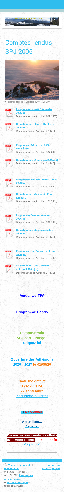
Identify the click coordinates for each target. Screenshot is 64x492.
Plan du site (11, 468)
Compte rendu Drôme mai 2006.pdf (37, 159)
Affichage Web (51, 468)
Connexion (53, 465)
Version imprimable (19, 465)
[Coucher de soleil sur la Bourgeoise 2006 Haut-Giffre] (32, 80)
